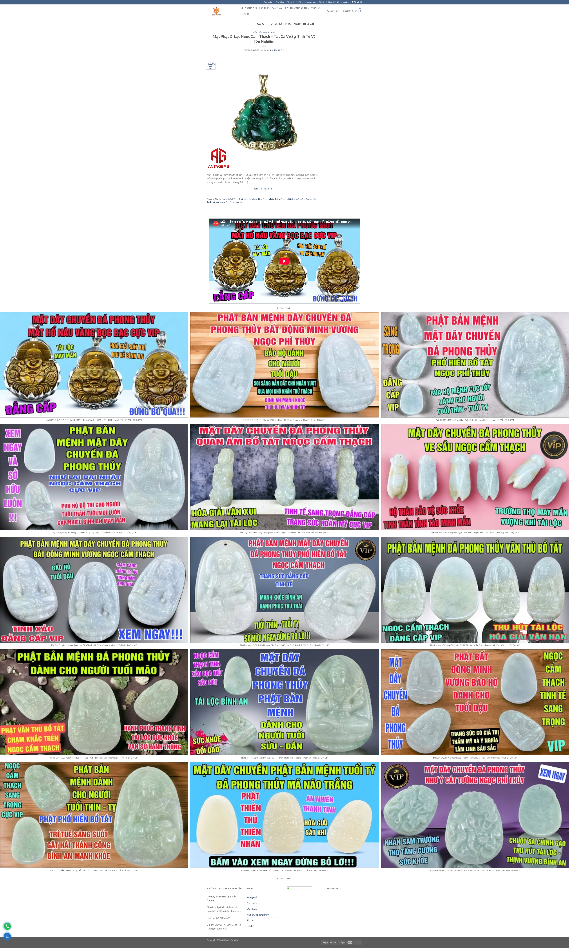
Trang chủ (268, 2)
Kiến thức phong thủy (307, 2)
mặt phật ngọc (218, 202)
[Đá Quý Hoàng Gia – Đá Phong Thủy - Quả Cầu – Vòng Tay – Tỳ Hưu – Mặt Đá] (221, 11)
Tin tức (322, 2)
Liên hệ (331, 2)
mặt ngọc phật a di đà (270, 199)
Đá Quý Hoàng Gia (275, 50)
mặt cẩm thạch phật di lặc (250, 199)
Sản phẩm (291, 2)
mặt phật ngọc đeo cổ (233, 202)
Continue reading (264, 189)
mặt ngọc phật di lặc (287, 199)
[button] (288, 308)
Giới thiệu (280, 2)
